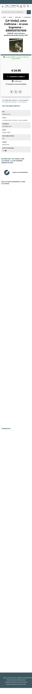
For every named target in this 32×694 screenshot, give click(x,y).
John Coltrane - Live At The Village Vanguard (16, 249)
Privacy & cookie (22, 684)
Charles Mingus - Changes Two (16, 652)
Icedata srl (14, 684)
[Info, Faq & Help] (24, 6)
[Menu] (2, 6)
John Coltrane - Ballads (16, 368)
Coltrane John (6, 126)
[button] (29, 6)
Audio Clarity (6, 132)
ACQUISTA (16, 222)
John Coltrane (19, 33)
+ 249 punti (18, 81)
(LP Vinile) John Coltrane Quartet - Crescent (16, 573)
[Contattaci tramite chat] (17, 6)
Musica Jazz (5, 144)
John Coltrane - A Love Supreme (16, 328)
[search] (29, 12)
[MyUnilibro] (21, 6)
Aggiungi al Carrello (17, 77)
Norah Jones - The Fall (16, 534)
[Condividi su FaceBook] (11, 91)
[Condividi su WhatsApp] (20, 91)
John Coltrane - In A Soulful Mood (16, 407)
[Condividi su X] (16, 91)
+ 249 (3, 150)
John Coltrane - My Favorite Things (16, 210)
